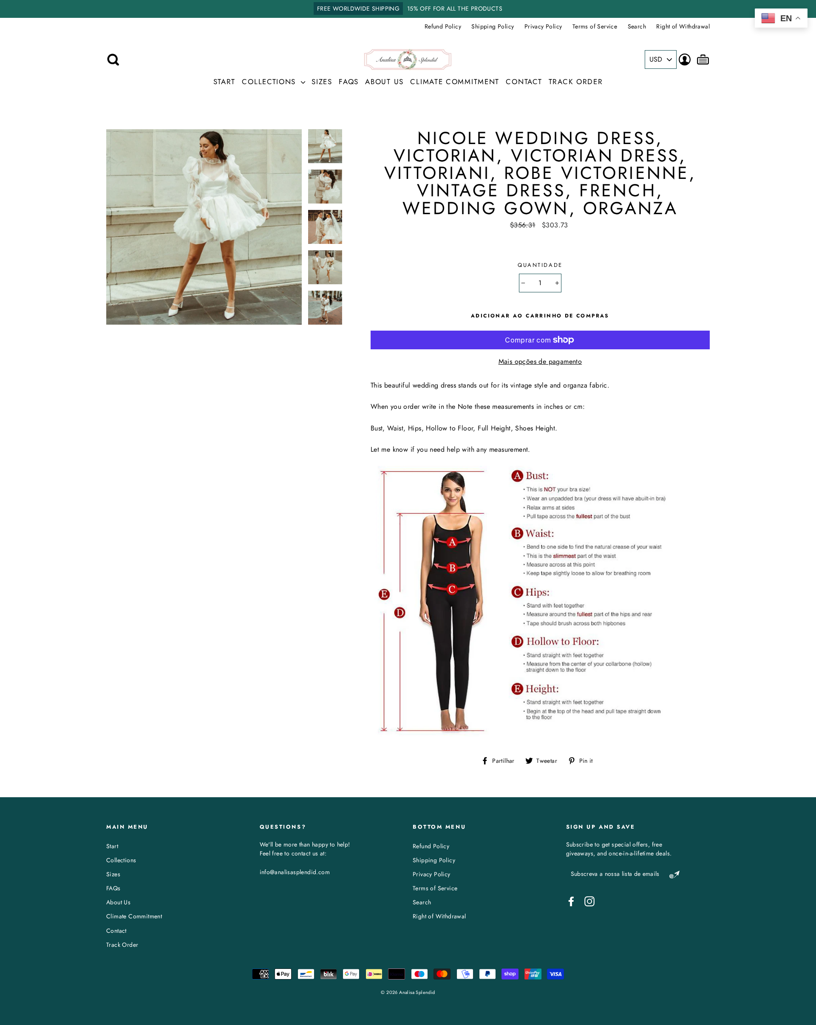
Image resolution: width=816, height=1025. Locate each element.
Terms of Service (594, 26)
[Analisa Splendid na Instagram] (589, 901)
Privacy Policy (543, 26)
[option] (408, 9)
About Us (384, 81)
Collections (270, 81)
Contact (524, 81)
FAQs (349, 81)
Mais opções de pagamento (540, 361)
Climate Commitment (454, 81)
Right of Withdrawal (683, 26)
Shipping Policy (492, 26)
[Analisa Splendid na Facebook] (571, 901)
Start (224, 81)
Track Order (576, 81)
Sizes (322, 81)
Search (637, 26)
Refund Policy (443, 26)
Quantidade (540, 265)
